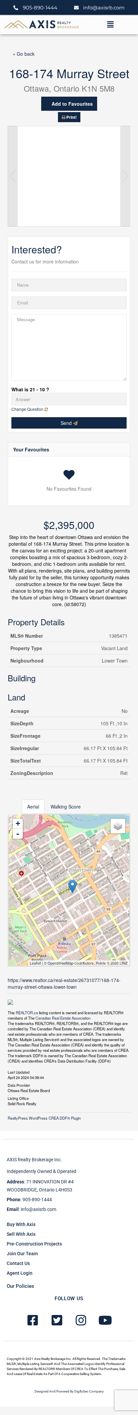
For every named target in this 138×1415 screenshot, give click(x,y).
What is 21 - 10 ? (30, 389)
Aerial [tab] (33, 806)
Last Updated (18, 1071)
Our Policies (20, 1286)
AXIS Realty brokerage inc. (34, 1159)
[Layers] (118, 826)
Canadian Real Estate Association (63, 1018)
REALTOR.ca (27, 1012)
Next (125, 176)
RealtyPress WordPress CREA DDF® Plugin (44, 1118)
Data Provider (19, 1084)
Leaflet (35, 963)
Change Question (28, 409)
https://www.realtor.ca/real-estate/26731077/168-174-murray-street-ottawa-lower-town (64, 983)
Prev (13, 176)
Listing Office (18, 1097)
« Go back (23, 53)
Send (67, 423)
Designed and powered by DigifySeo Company (69, 1391)
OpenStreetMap (60, 963)
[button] (110, 24)
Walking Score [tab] (66, 806)
